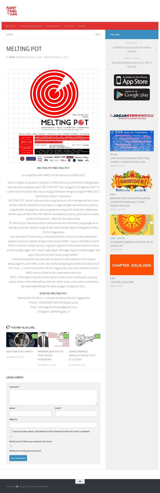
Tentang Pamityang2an (30, 25)
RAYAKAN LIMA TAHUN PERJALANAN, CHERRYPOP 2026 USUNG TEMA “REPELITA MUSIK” (130, 201)
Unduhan (68, 25)
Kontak (81, 25)
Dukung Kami (53, 25)
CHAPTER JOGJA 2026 (121, 282)
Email (58, 408)
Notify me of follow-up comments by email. (30, 441)
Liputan (113, 154)
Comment (14, 386)
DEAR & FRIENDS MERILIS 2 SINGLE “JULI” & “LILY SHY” (82, 355)
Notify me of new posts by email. (25, 450)
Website (13, 419)
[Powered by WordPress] (17, 486)
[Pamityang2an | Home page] (11, 11)
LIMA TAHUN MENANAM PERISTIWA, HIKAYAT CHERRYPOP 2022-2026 (130, 160)
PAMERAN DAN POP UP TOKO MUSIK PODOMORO (50, 355)
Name (12, 408)
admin (12, 57)
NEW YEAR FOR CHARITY (19, 351)
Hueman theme (41, 486)
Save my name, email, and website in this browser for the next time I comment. (51, 431)
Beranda (10, 25)
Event (9, 34)
